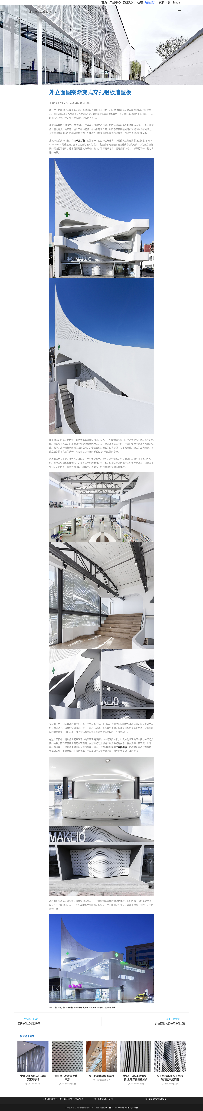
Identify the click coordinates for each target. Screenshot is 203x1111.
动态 (140, 2)
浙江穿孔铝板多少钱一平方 (67, 1077)
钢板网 (135, 1107)
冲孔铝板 (57, 1007)
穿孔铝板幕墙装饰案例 (101, 1076)
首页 (104, 2)
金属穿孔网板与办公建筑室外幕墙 (33, 1077)
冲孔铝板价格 (67, 1007)
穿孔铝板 (88, 1007)
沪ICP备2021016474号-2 (115, 1107)
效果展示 (129, 2)
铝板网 (129, 1107)
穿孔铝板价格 (98, 1007)
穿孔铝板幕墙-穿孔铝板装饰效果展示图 (170, 1077)
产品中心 (115, 2)
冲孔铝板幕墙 (79, 1007)
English (177, 2)
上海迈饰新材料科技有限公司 (39, 11)
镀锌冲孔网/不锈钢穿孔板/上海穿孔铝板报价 (136, 1077)
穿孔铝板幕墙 (110, 1007)
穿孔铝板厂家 (57, 103)
